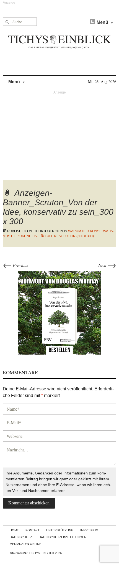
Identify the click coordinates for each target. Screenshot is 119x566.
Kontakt (32, 530)
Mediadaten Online (25, 543)
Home (14, 530)
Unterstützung (60, 530)
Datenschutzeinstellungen (62, 537)
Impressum (89, 530)
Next (107, 265)
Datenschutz (21, 537)
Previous (15, 265)
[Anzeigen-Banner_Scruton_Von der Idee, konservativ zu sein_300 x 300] (59, 312)
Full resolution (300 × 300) (69, 236)
